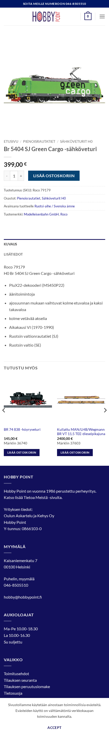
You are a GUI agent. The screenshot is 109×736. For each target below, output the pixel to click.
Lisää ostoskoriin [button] (21, 452)
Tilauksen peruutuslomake (27, 686)
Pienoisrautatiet (39, 141)
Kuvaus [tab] (10, 244)
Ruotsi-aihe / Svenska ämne (54, 206)
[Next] (105, 420)
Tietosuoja (13, 693)
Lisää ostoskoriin (54, 175)
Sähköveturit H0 (76, 141)
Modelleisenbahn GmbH (41, 214)
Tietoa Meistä (36, 497)
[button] (88, 16)
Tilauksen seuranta (20, 680)
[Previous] (4, 420)
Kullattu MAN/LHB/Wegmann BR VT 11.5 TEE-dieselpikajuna (81, 431)
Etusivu (11, 141)
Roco (63, 214)
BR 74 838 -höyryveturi (22, 429)
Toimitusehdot (16, 673)
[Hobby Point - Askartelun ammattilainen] (51, 16)
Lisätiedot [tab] (13, 254)
